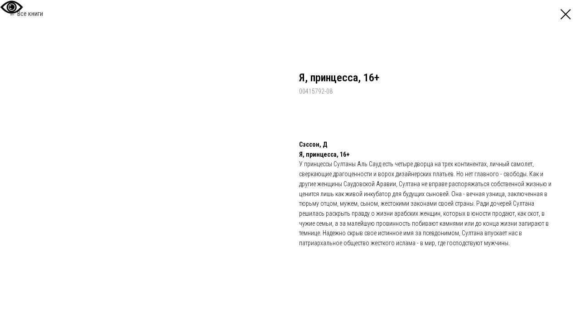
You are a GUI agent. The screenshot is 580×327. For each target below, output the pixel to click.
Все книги (30, 13)
